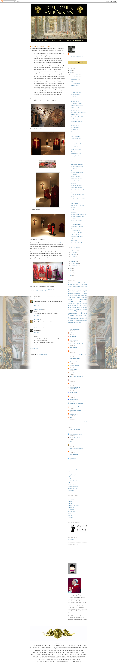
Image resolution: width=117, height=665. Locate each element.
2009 (71, 72)
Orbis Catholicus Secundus (76, 448)
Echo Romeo (73, 383)
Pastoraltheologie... (75, 127)
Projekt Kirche (73, 392)
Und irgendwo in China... (76, 153)
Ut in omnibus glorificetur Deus (77, 344)
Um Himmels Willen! (75, 94)
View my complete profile (75, 56)
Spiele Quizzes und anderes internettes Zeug (77, 316)
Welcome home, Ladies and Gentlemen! (77, 159)
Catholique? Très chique (81, 293)
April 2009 (73, 259)
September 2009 (75, 248)
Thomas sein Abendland (75, 351)
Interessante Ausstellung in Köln (78, 214)
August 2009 (74, 250)
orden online (71, 490)
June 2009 (73, 254)
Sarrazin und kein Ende (76, 140)
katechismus (71, 478)
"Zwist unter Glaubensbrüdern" (78, 194)
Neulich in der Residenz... (77, 220)
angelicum (70, 473)
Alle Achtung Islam (76, 287)
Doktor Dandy (81, 295)
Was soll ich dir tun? (75, 136)
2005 (71, 275)
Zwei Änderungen (75, 119)
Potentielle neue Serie (76, 138)
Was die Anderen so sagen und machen (77, 319)
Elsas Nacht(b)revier (75, 329)
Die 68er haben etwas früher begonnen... (77, 167)
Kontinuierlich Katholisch (77, 226)
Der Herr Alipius (38, 309)
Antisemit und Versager (76, 178)
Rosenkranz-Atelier (74, 396)
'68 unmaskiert (72, 282)
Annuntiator (73, 373)
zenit (69, 497)
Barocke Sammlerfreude (76, 185)
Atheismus (84, 288)
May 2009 (73, 256)
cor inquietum (71, 539)
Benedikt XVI (77, 292)
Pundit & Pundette (74, 454)
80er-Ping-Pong (82, 283)
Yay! (72, 170)
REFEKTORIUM (74, 414)
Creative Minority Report (76, 438)
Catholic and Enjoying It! (76, 434)
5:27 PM (36, 315)
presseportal (70, 517)
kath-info (70, 501)
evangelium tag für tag (73, 475)
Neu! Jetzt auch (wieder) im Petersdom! (77, 173)
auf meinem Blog (58, 243)
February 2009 (74, 263)
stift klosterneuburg (72, 469)
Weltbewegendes (77, 322)
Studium (74, 318)
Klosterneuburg (72, 303)
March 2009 (74, 261)
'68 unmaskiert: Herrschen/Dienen (78, 190)
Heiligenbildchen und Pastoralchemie (75, 387)
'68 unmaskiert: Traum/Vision (77, 243)
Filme (85, 295)
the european (71, 509)
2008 (71, 268)
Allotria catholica (74, 340)
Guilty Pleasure (74, 203)
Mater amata (73, 417)
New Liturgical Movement (76, 445)
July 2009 (73, 252)
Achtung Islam (71, 284)
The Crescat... (73, 458)
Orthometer (72, 451)
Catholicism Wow (74, 380)
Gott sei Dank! (73, 369)
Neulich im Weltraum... (76, 149)
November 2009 (75, 77)
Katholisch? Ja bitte (41, 290)
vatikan (69, 467)
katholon (70, 482)
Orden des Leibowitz (75, 358)
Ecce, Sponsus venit (74, 407)
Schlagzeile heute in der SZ (77, 105)
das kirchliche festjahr (73, 480)
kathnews (70, 503)
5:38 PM (36, 332)
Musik (74, 305)
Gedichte (78, 297)
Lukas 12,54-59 (74, 147)
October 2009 (74, 79)
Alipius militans (72, 286)
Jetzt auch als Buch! (75, 176)
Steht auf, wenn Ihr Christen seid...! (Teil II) (77, 233)
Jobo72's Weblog (74, 399)
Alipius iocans (83, 284)
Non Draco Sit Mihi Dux (75, 410)
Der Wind (75, 295)
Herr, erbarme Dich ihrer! (76, 187)
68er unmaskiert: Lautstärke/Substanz (76, 223)
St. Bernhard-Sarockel (76, 92)
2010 (71, 70)
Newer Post (32, 351)
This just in (73, 212)
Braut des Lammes (74, 365)
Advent (77, 284)
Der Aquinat (70, 295)
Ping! (72, 81)
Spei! (72, 192)
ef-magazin (70, 515)
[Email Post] (53, 289)
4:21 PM (36, 305)
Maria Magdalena (74, 362)
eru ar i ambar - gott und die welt (78, 354)
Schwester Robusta (75, 85)
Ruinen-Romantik (75, 181)
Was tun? (73, 207)
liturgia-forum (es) (72, 484)
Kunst (69, 305)
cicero (69, 513)
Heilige (70, 299)
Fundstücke (72, 297)
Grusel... (72, 90)
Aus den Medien (74, 290)
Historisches (83, 299)
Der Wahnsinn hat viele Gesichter (78, 198)
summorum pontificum (73, 488)
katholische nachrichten (73, 505)
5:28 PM (36, 324)
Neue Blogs (73, 210)
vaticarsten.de (73, 333)
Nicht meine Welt (77, 306)
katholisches (71, 507)
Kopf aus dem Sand (82, 303)
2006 (71, 273)
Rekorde (69, 311)
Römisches (84, 311)
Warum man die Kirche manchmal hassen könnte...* (78, 229)
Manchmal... (73, 183)
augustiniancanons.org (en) (74, 471)
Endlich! (73, 151)
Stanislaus (36, 299)
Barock (69, 292)
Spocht (70, 318)
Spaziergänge (79, 315)
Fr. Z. (71, 441)
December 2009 (75, 74)
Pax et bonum (73, 336)
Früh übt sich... (74, 96)
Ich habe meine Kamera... (76, 108)
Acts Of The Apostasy (75, 429)
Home (48, 351)
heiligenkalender (72, 477)
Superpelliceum (73, 347)
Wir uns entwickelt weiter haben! (78, 132)
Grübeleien (84, 297)
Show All (85, 421)
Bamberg (85, 290)
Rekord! (72, 196)
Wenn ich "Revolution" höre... (78, 205)
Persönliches (78, 309)
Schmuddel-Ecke (72, 313)
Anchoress (72, 432)
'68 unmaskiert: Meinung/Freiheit (78, 112)
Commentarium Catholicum (76, 403)
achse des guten (71, 511)
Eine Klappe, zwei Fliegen (77, 164)
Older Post (63, 351)
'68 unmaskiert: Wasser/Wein (77, 117)
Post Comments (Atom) (42, 354)
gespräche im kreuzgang (73, 486)
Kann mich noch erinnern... (77, 103)
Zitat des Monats (74, 201)
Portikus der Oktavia (75, 83)
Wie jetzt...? (73, 162)
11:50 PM (37, 344)
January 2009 (74, 265)
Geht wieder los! (74, 129)
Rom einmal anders (75, 245)
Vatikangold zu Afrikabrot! (77, 156)
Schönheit (73, 99)
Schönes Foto (74, 240)
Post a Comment (34, 348)
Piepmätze (85, 309)
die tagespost (71, 499)
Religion (76, 311)
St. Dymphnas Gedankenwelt (76, 376)
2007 (71, 270)
